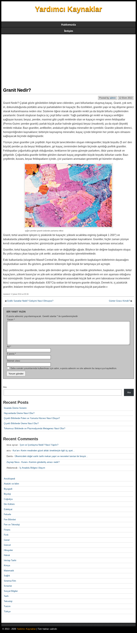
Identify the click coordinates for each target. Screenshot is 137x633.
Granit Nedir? (17, 90)
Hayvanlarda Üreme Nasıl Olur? (19, 413)
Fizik (6, 535)
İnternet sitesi (13, 361)
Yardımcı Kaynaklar (68, 9)
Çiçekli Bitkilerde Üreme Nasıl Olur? (21, 423)
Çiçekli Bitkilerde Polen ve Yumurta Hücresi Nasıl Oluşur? (32, 418)
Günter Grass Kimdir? (119, 301)
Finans (7, 530)
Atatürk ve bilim (11, 483)
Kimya (7, 565)
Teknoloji (8, 601)
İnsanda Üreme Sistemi (15, 408)
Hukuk (7, 555)
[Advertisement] (68, 59)
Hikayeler (8, 550)
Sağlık (7, 575)
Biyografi (8, 489)
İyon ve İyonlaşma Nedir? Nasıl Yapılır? (39, 445)
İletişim (68, 31)
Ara (5, 387)
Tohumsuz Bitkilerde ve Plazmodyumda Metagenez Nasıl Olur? (34, 428)
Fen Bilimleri (10, 519)
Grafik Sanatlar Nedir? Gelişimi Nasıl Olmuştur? (30, 301)
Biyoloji (7, 494)
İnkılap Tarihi (10, 560)
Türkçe (7, 611)
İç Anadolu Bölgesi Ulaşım (32, 468)
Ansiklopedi (9, 478)
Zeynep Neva (13, 462)
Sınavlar (8, 586)
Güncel (7, 545)
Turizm (7, 606)
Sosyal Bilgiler (11, 591)
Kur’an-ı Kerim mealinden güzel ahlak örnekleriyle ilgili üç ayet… (44, 450)
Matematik (9, 570)
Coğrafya (8, 499)
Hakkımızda (68, 24)
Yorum (11, 319)
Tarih (6, 596)
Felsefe (7, 514)
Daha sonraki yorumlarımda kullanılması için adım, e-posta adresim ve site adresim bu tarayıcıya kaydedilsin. (64, 368)
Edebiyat (8, 509)
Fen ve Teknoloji (12, 524)
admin (113, 98)
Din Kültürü (9, 504)
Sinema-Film (10, 581)
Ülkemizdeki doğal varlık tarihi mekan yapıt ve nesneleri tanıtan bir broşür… (51, 456)
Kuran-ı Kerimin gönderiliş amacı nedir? (40, 462)
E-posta (11, 354)
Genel (7, 540)
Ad (9, 346)
